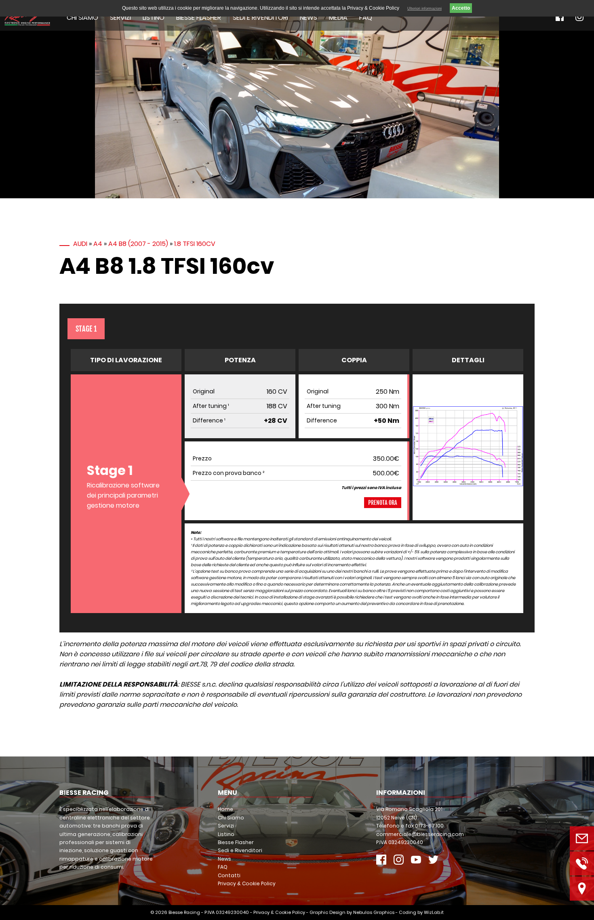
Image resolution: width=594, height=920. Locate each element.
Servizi (120, 17)
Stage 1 (86, 328)
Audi (80, 243)
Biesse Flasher (198, 17)
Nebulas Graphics (373, 912)
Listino (153, 17)
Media (338, 17)
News (308, 17)
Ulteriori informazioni (424, 8)
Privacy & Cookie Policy (247, 883)
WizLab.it (434, 912)
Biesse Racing (184, 912)
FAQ (365, 17)
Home (225, 809)
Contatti (229, 875)
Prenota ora (382, 502)
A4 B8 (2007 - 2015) (138, 243)
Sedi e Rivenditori (260, 17)
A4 (97, 243)
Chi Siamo (82, 17)
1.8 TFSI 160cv (194, 243)
